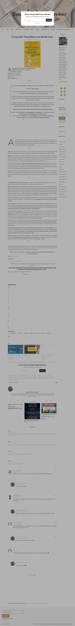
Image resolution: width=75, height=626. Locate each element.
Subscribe (49, 20)
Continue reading (38, 23)
